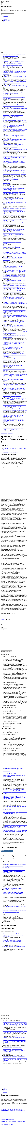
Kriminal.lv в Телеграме (7, 850)
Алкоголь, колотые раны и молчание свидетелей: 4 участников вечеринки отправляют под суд (12, 65)
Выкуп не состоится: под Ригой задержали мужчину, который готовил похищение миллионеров (13, 935)
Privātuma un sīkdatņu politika (8, 1119)
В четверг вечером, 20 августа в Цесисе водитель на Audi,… (13, 199)
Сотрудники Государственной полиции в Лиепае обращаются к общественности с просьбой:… (13, 343)
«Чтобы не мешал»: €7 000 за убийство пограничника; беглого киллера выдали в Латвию (13, 234)
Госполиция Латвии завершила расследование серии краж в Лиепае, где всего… (14, 82)
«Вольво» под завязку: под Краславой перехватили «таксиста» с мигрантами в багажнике (13, 259)
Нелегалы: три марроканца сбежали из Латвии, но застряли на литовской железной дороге (15, 130)
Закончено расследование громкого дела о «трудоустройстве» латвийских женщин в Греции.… (13, 298)
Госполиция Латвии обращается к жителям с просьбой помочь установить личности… (14, 385)
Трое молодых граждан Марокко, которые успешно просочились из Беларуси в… (13, 136)
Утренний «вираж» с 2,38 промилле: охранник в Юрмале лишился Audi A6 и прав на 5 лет (15, 119)
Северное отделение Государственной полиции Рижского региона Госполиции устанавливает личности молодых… (15, 253)
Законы (5, 21)
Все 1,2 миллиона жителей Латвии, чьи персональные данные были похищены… (13, 105)
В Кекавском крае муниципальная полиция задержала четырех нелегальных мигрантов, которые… (14, 277)
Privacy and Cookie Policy (7, 1124)
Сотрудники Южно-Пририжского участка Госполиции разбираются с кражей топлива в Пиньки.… (14, 355)
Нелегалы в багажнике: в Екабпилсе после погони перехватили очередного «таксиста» (15, 86)
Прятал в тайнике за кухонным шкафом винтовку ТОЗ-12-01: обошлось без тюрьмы (14, 326)
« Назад (2, 619)
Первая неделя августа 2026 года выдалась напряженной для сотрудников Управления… (14, 322)
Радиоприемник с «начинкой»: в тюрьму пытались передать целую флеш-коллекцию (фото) (14, 162)
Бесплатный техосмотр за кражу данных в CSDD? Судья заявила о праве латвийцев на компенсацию (14, 97)
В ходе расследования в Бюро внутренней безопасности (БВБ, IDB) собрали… (13, 395)
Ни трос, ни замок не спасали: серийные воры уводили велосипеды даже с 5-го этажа (14, 77)
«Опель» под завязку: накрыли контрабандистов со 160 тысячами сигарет (15, 223)
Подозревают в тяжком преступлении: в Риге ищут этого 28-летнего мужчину (14, 140)
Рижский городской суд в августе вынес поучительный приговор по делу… (13, 115)
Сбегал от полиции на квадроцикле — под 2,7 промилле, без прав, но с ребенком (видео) (14, 214)
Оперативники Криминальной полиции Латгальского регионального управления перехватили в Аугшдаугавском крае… (13, 229)
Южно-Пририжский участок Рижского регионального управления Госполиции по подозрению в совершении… (14, 146)
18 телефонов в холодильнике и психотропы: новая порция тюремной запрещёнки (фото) (15, 316)
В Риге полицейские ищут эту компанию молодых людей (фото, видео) (13, 246)
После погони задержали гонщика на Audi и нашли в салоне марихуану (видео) (14, 192)
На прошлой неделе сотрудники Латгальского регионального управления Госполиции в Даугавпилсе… (14, 157)
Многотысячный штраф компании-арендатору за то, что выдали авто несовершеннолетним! (15, 1031)
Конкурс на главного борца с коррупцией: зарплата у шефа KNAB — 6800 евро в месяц (14, 173)
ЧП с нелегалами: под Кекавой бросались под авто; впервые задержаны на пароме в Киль (14, 271)
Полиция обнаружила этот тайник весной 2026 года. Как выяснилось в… (15, 332)
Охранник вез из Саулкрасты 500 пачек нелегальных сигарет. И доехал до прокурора (15, 409)
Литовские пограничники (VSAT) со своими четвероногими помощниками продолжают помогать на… (14, 311)
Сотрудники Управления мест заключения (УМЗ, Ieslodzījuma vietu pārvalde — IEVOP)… (14, 169)
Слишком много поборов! (9, 450)
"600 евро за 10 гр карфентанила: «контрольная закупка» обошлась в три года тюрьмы (15, 109)
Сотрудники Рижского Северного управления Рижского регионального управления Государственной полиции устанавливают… (14, 210)
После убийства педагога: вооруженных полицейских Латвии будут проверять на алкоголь (13, 420)
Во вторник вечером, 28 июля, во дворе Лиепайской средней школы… (13, 428)
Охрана (5, 19)
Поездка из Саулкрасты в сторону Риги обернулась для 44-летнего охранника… (13, 416)
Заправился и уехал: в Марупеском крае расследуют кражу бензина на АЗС (13, 348)
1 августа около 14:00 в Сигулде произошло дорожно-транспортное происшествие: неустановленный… (14, 365)
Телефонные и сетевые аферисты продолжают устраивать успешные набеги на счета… (14, 405)
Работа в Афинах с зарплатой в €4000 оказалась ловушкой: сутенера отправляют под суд (15, 291)
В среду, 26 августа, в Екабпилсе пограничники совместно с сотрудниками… (15, 92)
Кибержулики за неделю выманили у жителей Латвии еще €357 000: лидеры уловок (14, 399)
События (5, 16)
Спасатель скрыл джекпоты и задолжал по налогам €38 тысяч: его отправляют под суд (14, 389)
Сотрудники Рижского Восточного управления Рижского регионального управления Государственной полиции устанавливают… (15, 375)
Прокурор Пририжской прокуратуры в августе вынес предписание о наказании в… (14, 126)
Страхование (6, 20)
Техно (4, 18)
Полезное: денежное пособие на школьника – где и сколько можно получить (14, 55)
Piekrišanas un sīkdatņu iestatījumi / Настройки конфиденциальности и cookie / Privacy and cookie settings (13, 1111)
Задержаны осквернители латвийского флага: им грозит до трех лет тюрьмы (15, 150)
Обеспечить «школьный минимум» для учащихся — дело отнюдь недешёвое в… (13, 60)
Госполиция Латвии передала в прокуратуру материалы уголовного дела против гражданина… (14, 242)
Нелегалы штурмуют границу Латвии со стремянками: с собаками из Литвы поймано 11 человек (15, 304)
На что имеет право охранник (10, 452)
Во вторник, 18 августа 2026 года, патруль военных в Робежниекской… (13, 267)
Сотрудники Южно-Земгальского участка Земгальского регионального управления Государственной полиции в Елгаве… (13, 188)
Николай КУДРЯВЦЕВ (6, 433)
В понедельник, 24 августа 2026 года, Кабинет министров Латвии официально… (14, 178)
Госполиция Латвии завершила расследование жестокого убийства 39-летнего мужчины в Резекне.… (14, 73)
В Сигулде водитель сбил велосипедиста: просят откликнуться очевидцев (15, 359)
